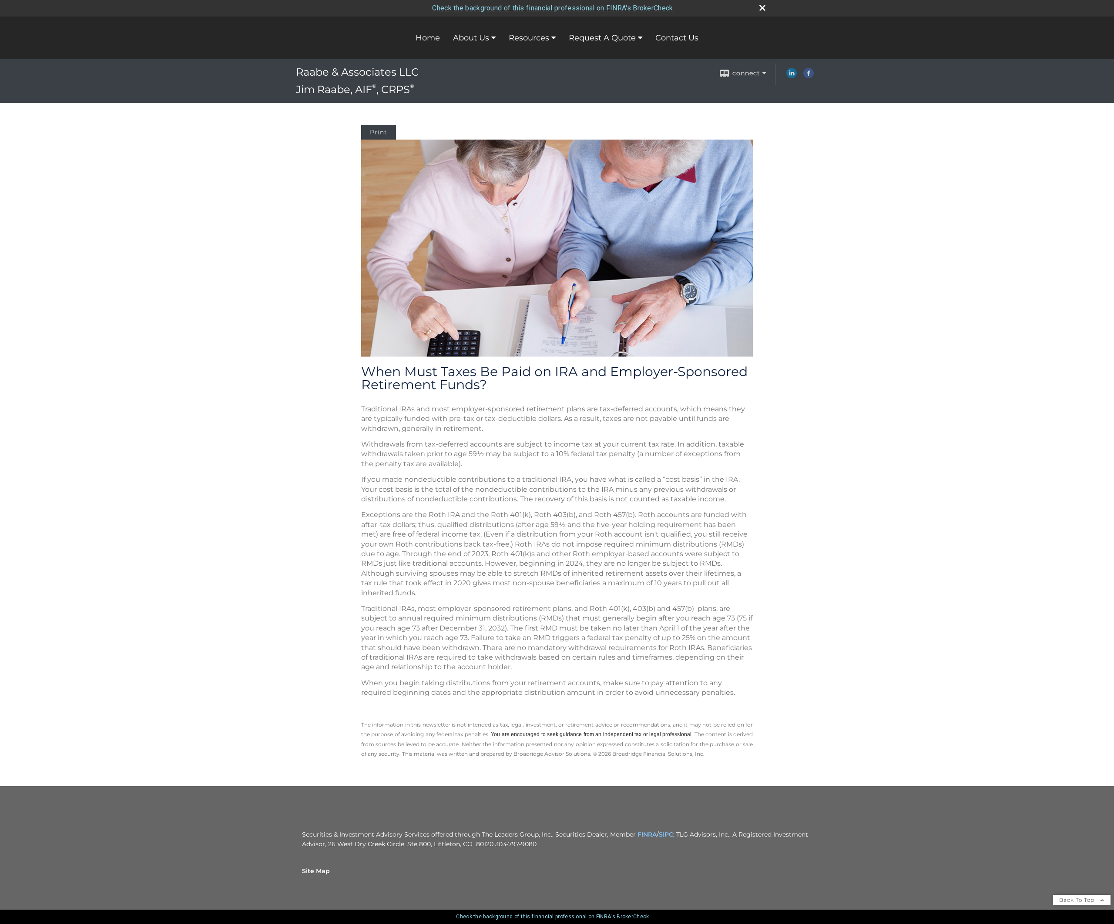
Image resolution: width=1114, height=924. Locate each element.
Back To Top (1077, 900)
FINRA (647, 834)
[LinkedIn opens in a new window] (791, 76)
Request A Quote (602, 38)
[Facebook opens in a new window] (808, 76)
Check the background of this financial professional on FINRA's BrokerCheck (552, 8)
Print (378, 132)
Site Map (316, 871)
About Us (471, 38)
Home (428, 38)
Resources (529, 38)
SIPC (666, 834)
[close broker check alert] (762, 7)
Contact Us (676, 38)
